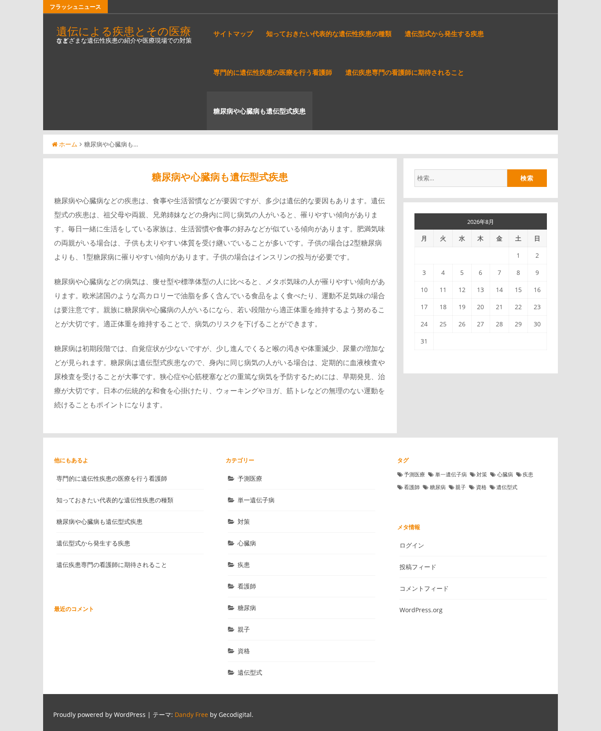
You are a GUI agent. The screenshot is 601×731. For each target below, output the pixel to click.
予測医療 (250, 478)
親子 (244, 629)
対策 (244, 521)
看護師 (247, 586)
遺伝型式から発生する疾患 (444, 33)
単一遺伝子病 (256, 500)
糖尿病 (247, 607)
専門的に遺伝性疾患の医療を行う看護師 (272, 72)
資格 (244, 651)
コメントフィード (424, 588)
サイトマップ (233, 33)
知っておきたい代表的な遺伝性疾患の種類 (329, 33)
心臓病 (247, 543)
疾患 (244, 564)
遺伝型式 (250, 672)
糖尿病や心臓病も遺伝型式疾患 (259, 110)
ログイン (411, 545)
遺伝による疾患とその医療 (123, 30)
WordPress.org (421, 610)
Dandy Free (191, 714)
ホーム (68, 144)
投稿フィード (417, 567)
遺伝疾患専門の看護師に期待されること (404, 72)
